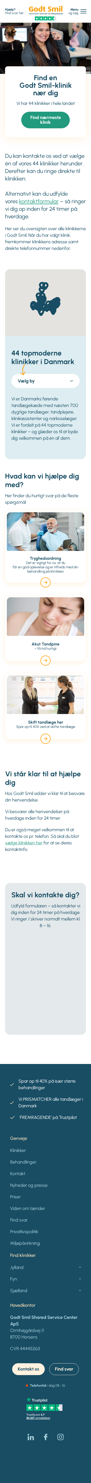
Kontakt (17, 1173)
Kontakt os (28, 1369)
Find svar (19, 1220)
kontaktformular (39, 201)
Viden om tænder (27, 1208)
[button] (42, 290)
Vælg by (26, 381)
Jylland (17, 1267)
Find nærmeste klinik (45, 120)
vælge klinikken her (23, 843)
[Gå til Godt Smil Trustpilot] (45, 18)
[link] (46, 10)
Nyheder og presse (29, 1185)
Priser (15, 1197)
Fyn (13, 1279)
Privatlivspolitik (24, 1231)
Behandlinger (23, 1162)
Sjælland (18, 1290)
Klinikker (18, 1150)
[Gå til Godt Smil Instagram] (60, 1437)
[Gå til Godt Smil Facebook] (45, 1437)
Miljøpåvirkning (25, 1243)
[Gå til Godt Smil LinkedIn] (30, 1437)
